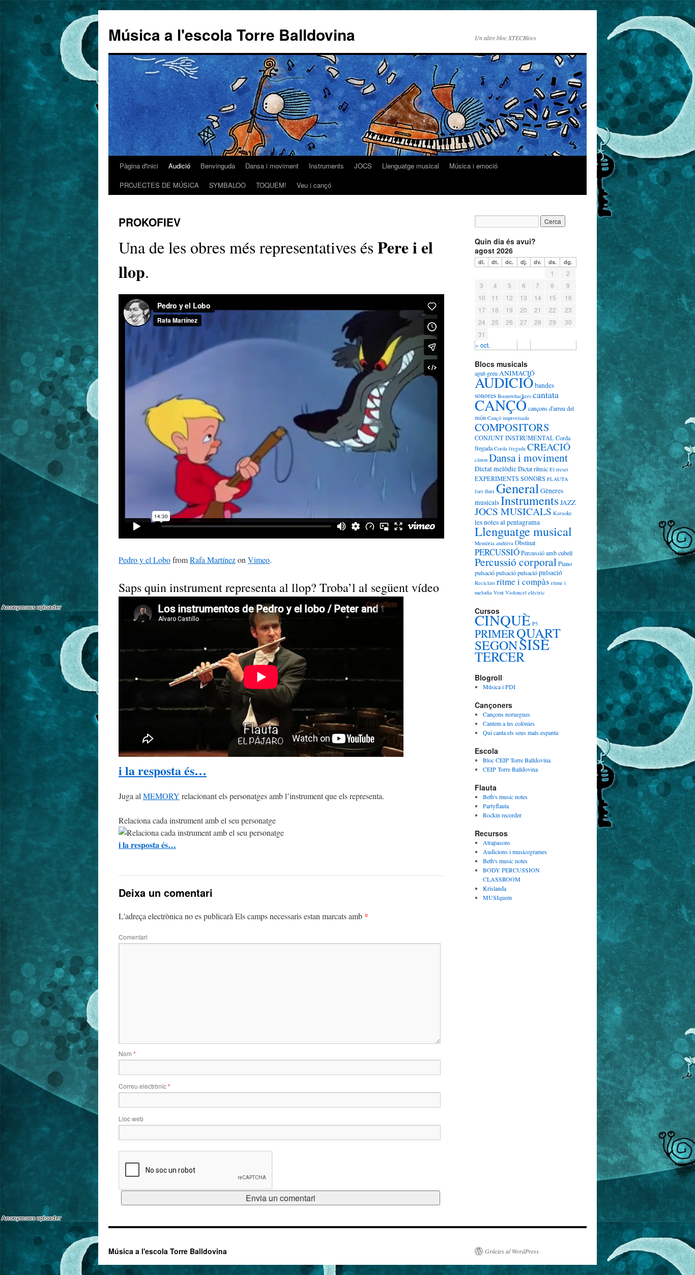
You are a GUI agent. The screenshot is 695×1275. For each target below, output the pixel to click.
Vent (499, 592)
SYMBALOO (227, 185)
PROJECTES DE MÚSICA (159, 185)
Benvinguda (217, 166)
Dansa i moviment (272, 166)
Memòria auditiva (494, 543)
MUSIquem (497, 897)
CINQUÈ (503, 620)
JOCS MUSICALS (513, 511)
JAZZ (567, 502)
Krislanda (494, 888)
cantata (546, 394)
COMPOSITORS (512, 427)
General (517, 488)
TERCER (500, 656)
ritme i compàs (523, 581)
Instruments (326, 166)
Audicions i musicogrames (515, 851)
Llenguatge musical (410, 166)
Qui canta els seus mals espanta (520, 732)
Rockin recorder (502, 815)
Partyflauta (496, 806)
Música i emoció (473, 166)
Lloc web (131, 1118)
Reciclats (485, 582)
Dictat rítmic (533, 469)
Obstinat (525, 543)
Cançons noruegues (506, 714)
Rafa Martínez (213, 559)
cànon (481, 459)
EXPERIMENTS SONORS (510, 478)
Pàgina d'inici (139, 166)
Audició (179, 166)
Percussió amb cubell (546, 553)
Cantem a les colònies (509, 723)
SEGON (496, 645)
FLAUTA (557, 479)
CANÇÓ (501, 405)
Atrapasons (496, 842)
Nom (127, 1053)
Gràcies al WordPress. (512, 1251)
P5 (535, 623)
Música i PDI (499, 687)
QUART (538, 632)
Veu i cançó (314, 185)
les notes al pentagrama (507, 522)
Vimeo (259, 559)
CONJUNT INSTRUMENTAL (514, 438)
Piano (565, 563)
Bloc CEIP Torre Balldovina (517, 760)
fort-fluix (485, 491)
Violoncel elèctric (525, 592)
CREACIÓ (548, 447)
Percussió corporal (516, 561)
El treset (558, 469)
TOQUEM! (271, 185)
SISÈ (534, 644)
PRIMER (495, 633)
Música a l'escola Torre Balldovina (231, 34)
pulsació (485, 573)
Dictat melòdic (495, 468)
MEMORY (161, 795)
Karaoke (562, 513)
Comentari (133, 936)
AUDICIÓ (504, 382)
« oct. (482, 345)
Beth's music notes (505, 796)
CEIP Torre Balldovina (510, 769)
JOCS (363, 166)
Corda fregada (510, 448)
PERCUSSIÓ (497, 552)
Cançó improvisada (508, 417)
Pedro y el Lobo (144, 559)
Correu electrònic (144, 1086)
